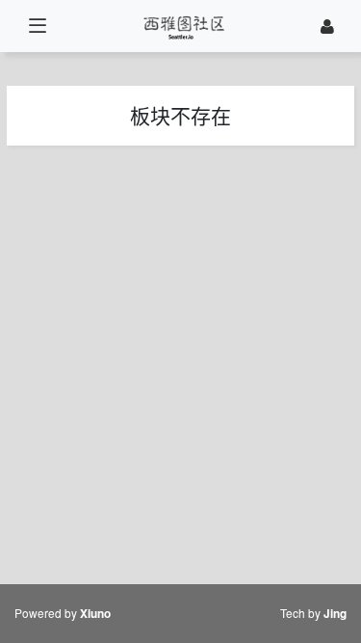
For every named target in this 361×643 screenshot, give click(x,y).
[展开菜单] (37, 26)
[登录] (327, 26)
